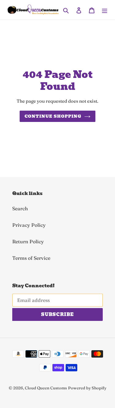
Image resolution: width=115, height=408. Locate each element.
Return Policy (28, 241)
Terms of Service (31, 258)
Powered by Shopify (87, 387)
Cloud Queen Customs (46, 387)
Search (20, 208)
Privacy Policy (29, 225)
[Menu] (104, 10)
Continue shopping (53, 116)
